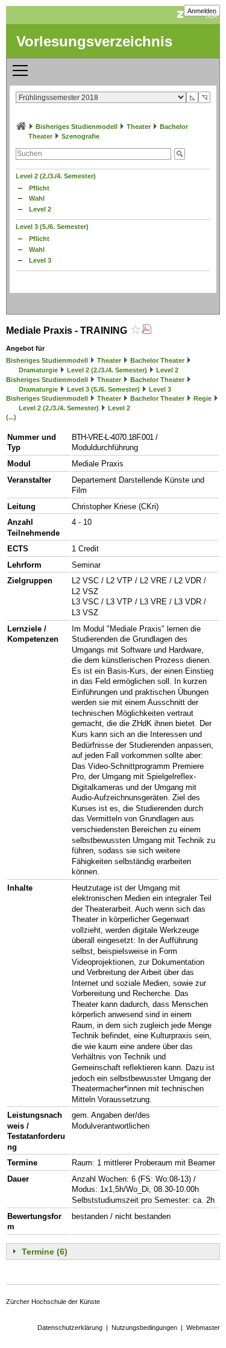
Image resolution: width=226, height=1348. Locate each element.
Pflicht (39, 188)
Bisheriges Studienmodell (77, 126)
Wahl (37, 198)
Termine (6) (44, 1251)
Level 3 (40, 260)
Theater (139, 126)
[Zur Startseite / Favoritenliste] (21, 126)
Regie (202, 398)
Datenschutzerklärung (69, 1327)
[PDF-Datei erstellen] (146, 330)
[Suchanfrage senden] (179, 154)
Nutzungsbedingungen (144, 1327)
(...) (11, 417)
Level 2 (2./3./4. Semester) (56, 176)
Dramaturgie (38, 370)
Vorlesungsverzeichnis (94, 41)
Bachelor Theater (157, 360)
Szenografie (80, 136)
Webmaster (203, 1327)
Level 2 (40, 209)
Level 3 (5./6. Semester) (52, 226)
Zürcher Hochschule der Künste (53, 1301)
